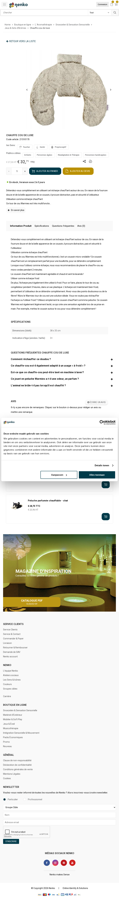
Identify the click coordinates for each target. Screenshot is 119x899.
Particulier (13, 799)
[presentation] (27, 90)
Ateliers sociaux (11, 675)
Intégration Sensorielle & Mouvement (21, 733)
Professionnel (35, 799)
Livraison (7, 643)
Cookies (7, 778)
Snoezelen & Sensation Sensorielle (20, 710)
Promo (6, 742)
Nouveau (7, 746)
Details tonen (102, 465)
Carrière (7, 696)
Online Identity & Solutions (75, 888)
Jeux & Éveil (9, 724)
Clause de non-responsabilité (17, 760)
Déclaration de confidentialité (17, 765)
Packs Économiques (13, 737)
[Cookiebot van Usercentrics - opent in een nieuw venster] (101, 422)
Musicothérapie (10, 728)
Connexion (102, 4)
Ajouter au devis (80, 171)
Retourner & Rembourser (15, 647)
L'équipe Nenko (10, 671)
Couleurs (7, 684)
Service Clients (10, 629)
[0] (111, 4)
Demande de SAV (11, 652)
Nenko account (10, 656)
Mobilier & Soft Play (12, 719)
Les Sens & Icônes (12, 680)
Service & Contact (11, 634)
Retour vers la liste (22, 41)
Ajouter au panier (47, 171)
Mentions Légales (11, 774)
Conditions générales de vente (18, 769)
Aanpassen (57, 475)
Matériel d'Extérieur (12, 715)
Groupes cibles (10, 688)
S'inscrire (11, 841)
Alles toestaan (97, 475)
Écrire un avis (97, 402)
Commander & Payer (13, 638)
